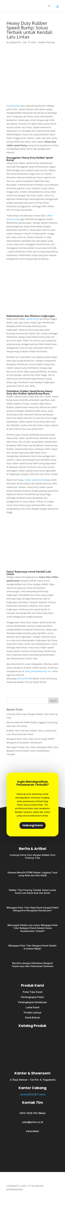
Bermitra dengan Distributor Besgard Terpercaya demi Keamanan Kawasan (32, 965)
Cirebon (41, 1094)
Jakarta (24, 1094)
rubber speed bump (34, 479)
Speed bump (13, 105)
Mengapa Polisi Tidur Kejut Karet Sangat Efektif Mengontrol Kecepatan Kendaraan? (32, 909)
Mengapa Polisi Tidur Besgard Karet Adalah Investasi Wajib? (32, 947)
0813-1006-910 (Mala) (33, 1113)
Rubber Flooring (46, 42)
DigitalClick (15, 42)
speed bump (32, 318)
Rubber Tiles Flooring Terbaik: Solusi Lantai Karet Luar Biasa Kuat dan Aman (32, 892)
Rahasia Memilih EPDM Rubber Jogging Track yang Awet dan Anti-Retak (32, 874)
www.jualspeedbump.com (38, 671)
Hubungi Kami (33, 825)
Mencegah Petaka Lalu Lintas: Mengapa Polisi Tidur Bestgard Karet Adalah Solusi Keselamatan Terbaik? (32, 751)
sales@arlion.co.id (32, 1122)
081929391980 (25, 678)
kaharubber (32, 1131)
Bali (32, 1094)
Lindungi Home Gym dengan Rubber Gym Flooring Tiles (32, 856)
